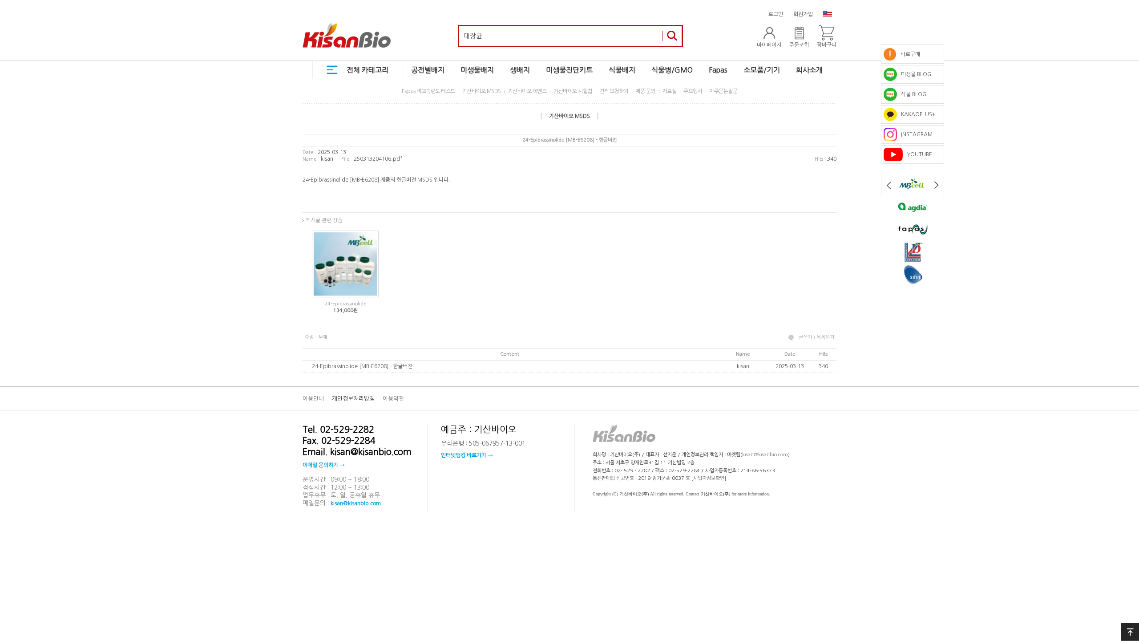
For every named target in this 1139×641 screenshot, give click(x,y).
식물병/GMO (672, 69)
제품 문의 (645, 91)
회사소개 (809, 69)
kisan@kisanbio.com (356, 503)
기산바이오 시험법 (572, 91)
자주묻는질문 (723, 91)
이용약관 (393, 399)
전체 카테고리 (367, 69)
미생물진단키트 (569, 69)
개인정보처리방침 (353, 399)
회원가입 (803, 14)
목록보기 (825, 337)
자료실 (669, 91)
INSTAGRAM (915, 134)
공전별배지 (427, 69)
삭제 (322, 337)
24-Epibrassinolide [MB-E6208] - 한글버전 (362, 366)
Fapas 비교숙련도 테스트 (428, 91)
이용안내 (313, 399)
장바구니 (826, 45)
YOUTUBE (917, 154)
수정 (309, 337)
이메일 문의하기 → (323, 465)
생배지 (520, 69)
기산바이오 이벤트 (527, 91)
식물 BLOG (911, 94)
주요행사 (692, 91)
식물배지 (622, 69)
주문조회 (799, 45)
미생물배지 (477, 69)
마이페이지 (769, 45)
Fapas (718, 69)
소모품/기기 (761, 69)
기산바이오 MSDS (481, 91)
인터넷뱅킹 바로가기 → (467, 455)
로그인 (775, 14)
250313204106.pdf (378, 159)
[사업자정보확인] (708, 478)
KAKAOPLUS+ (916, 114)
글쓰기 (805, 337)
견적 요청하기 (614, 91)
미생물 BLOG (914, 74)
